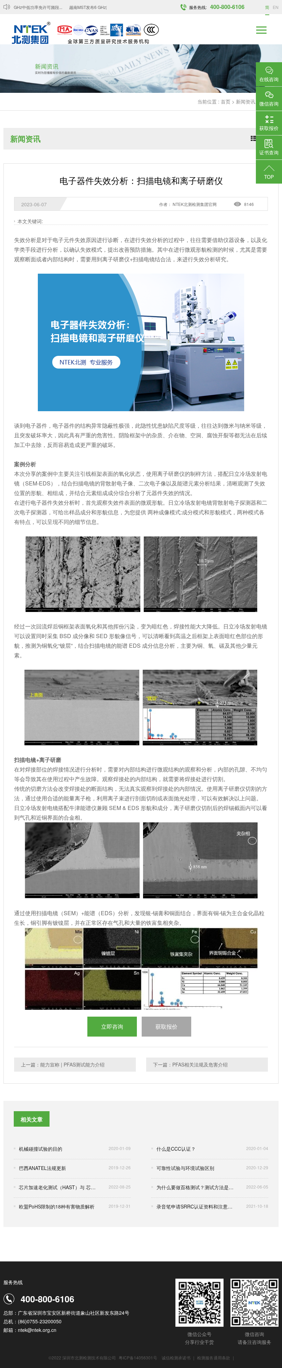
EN (276, 7)
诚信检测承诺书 (176, 1357)
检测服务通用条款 (214, 1357)
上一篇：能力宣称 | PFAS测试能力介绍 (63, 1064)
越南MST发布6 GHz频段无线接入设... (94, 7)
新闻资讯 (245, 101)
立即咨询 (112, 1026)
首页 (225, 101)
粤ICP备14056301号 (138, 1357)
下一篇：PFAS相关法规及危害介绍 (190, 1064)
